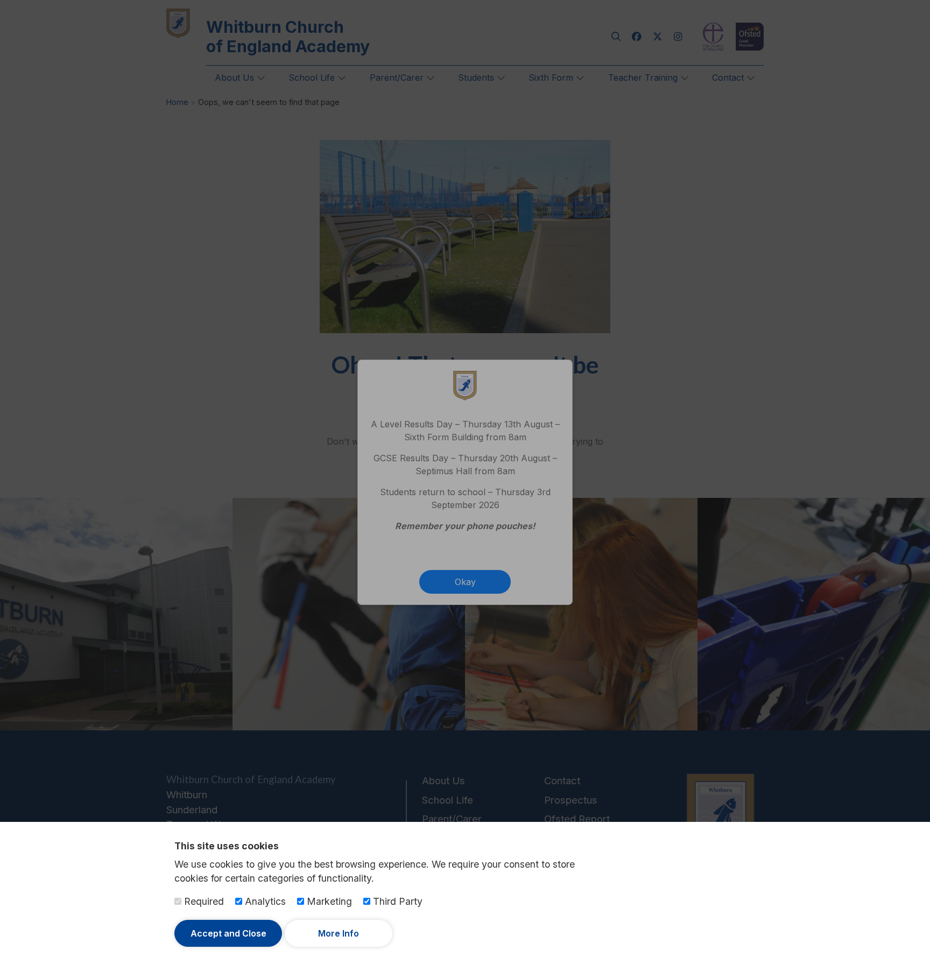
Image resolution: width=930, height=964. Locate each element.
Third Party (396, 901)
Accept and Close (228, 933)
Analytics (264, 901)
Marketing (328, 901)
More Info (338, 933)
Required (202, 901)
